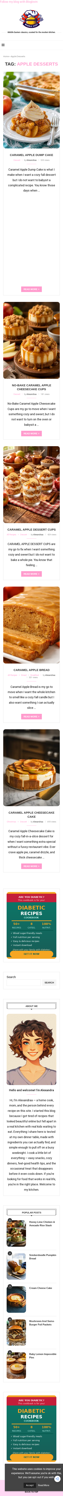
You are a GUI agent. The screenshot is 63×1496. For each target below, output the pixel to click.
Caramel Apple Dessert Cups (31, 529)
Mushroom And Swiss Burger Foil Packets (41, 1323)
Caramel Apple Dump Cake (31, 155)
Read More (43, 1485)
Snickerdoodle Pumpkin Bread (42, 1257)
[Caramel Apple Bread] (31, 625)
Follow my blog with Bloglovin (19, 1)
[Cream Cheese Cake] (16, 1299)
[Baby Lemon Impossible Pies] (16, 1365)
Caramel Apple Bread (32, 670)
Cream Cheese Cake (40, 1288)
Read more (30, 289)
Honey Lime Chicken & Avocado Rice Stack (42, 1224)
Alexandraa (31, 160)
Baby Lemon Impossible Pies (42, 1356)
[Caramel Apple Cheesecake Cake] (31, 767)
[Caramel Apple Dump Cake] (31, 110)
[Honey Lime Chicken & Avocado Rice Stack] (16, 1233)
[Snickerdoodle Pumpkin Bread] (16, 1266)
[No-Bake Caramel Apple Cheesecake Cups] (31, 340)
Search (11, 977)
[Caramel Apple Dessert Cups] (31, 484)
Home (6, 56)
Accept (30, 1485)
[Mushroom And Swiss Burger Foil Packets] (16, 1332)
